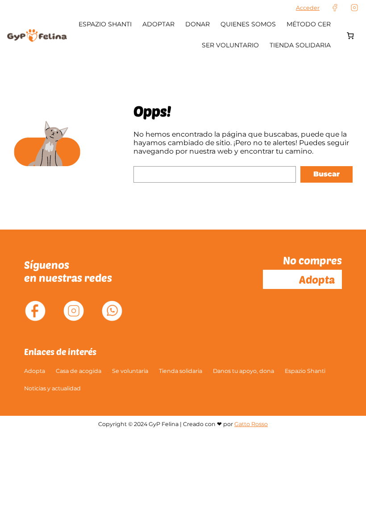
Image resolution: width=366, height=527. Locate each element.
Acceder (308, 7)
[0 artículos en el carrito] (350, 35)
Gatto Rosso (251, 424)
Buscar (326, 174)
